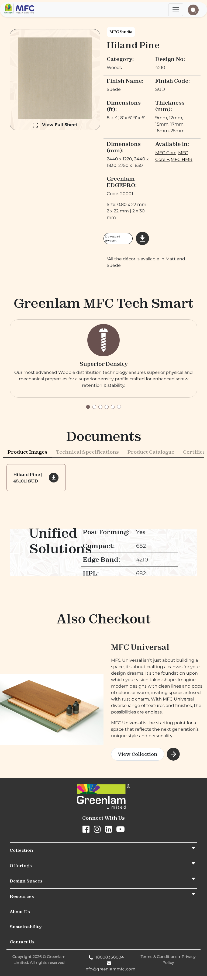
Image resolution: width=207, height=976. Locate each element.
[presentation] (27, 451)
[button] (88, 407)
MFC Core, (166, 152)
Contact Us (22, 941)
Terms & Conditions (159, 956)
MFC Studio (120, 31)
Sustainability (26, 926)
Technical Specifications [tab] (87, 452)
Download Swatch (112, 238)
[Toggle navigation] (175, 9)
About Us (20, 911)
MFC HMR (181, 159)
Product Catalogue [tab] (150, 452)
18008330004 (109, 957)
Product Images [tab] (27, 452)
